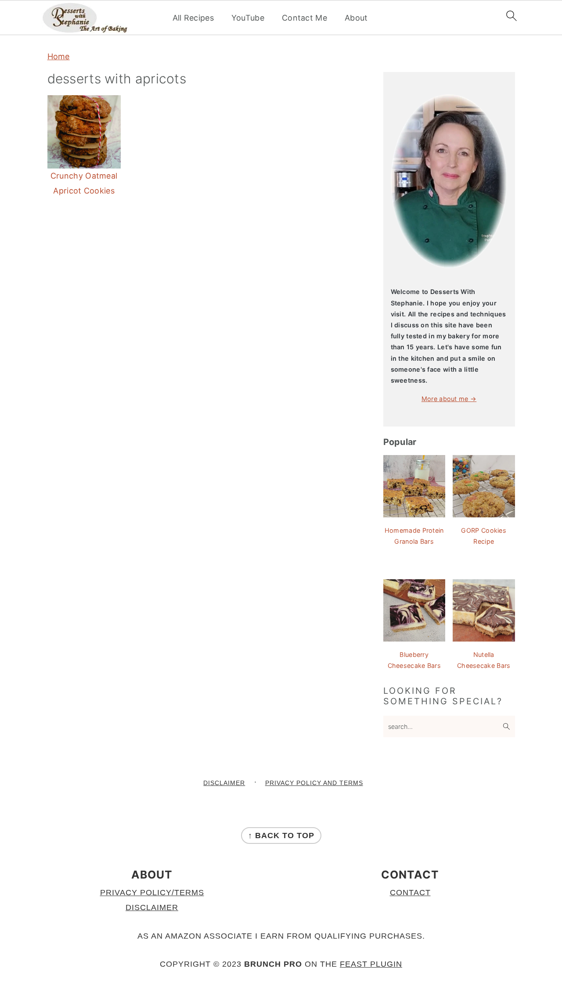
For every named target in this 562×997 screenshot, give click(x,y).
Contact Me (304, 17)
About (356, 17)
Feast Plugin (371, 964)
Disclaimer (152, 907)
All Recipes (193, 17)
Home (58, 56)
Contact (410, 892)
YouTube (247, 17)
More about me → (449, 398)
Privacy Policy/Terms (152, 892)
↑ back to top (281, 835)
